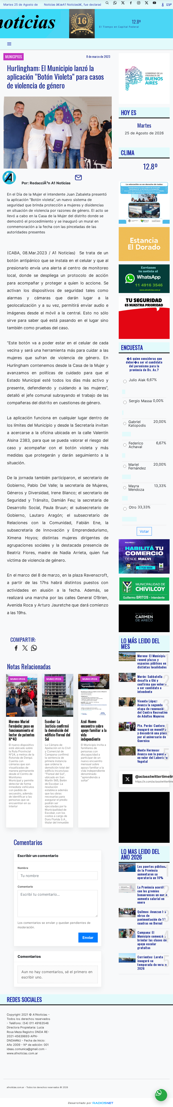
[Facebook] (132, 4)
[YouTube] (156, 4)
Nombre (23, 868)
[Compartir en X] (25, 648)
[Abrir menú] (9, 44)
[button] (109, 4)
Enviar (87, 937)
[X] (124, 4)
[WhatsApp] (117, 4)
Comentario (25, 886)
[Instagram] (140, 4)
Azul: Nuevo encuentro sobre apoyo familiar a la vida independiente (94, 730)
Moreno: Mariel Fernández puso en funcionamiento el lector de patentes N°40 (21, 730)
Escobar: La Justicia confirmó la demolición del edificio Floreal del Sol (57, 730)
